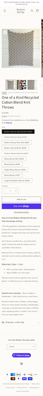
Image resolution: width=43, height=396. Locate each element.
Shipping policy (34, 387)
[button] (4, 10)
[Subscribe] (33, 346)
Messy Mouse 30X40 (12, 164)
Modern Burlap (12, 384)
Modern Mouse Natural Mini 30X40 (18, 132)
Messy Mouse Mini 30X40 (14, 159)
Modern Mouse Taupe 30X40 (16, 137)
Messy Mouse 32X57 (12, 175)
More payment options (21, 212)
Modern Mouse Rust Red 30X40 (16, 142)
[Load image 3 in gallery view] (32, 85)
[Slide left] (2, 85)
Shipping (4, 116)
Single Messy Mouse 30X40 (15, 170)
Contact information (22, 391)
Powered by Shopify (23, 384)
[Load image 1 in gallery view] (10, 85)
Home (4, 92)
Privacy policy (10, 387)
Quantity (5, 186)
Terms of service (22, 387)
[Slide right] (40, 85)
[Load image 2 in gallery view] (21, 85)
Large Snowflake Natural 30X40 (17, 180)
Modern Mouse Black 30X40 (15, 148)
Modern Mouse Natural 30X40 (17, 154)
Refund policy (36, 384)
